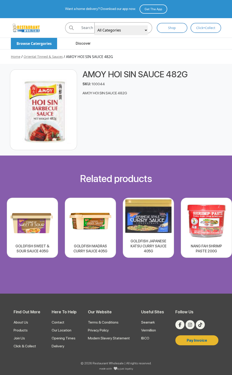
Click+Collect (205, 28)
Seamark (148, 322)
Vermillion (148, 330)
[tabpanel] (32, 228)
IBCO (145, 338)
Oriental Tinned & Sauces (43, 56)
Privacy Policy (98, 330)
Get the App (153, 9)
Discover (83, 43)
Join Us (19, 338)
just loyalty (126, 368)
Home (15, 56)
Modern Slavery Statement (109, 338)
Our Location (61, 330)
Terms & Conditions (103, 322)
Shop (172, 28)
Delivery (58, 346)
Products (21, 330)
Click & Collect (25, 346)
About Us (21, 322)
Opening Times (63, 338)
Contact (58, 322)
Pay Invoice (197, 340)
